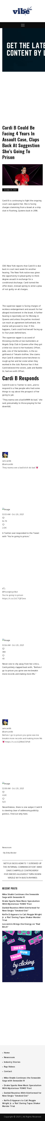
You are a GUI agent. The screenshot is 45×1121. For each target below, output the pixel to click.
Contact (8, 1071)
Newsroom (7, 847)
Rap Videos (9, 1066)
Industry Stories (12, 1062)
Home (7, 1052)
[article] (22, 469)
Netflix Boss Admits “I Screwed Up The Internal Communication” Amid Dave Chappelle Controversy (22, 867)
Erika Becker (11, 853)
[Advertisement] (22, 96)
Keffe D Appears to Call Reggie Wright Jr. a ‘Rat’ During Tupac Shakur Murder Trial (22, 917)
